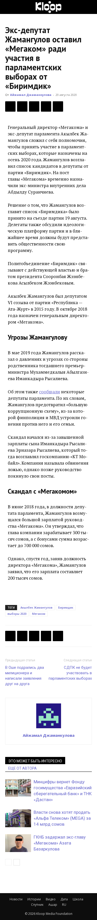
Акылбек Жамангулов (36, 607)
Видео (51, 899)
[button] (9, 7)
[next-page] (16, 862)
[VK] (34, 106)
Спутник (37, 904)
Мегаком (38, 614)
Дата (64, 899)
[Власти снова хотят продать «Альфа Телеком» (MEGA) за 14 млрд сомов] (18, 818)
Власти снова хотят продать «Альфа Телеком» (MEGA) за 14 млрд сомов (62, 818)
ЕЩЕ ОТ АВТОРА (22, 768)
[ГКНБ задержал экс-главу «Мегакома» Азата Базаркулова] (18, 843)
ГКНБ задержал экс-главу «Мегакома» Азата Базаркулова (60, 843)
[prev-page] (8, 862)
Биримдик (65, 607)
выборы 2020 (17, 614)
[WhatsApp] (58, 106)
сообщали (49, 392)
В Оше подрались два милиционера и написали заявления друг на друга (24, 675)
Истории (34, 899)
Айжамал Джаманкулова (30, 95)
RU (64, 904)
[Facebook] (10, 106)
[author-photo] (48, 728)
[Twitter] (22, 106)
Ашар (52, 904)
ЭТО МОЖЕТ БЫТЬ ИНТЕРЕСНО (35, 761)
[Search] (90, 7)
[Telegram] (46, 106)
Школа (78, 899)
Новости (16, 899)
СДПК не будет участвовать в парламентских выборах (70, 673)
